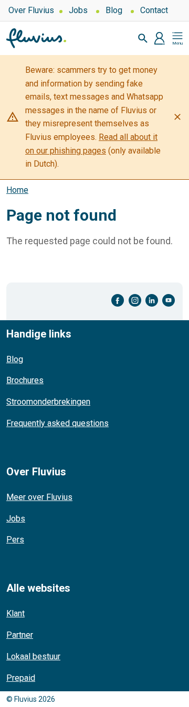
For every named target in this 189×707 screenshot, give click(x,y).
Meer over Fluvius (39, 497)
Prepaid (20, 678)
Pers (15, 540)
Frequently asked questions (57, 423)
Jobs (78, 10)
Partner (19, 635)
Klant (15, 613)
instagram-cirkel (135, 300)
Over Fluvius (31, 10)
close (177, 117)
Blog (114, 10)
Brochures (25, 380)
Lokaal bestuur (33, 656)
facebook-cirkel (117, 300)
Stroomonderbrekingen (48, 402)
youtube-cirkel (168, 300)
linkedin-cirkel (151, 300)
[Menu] (177, 38)
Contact (154, 10)
